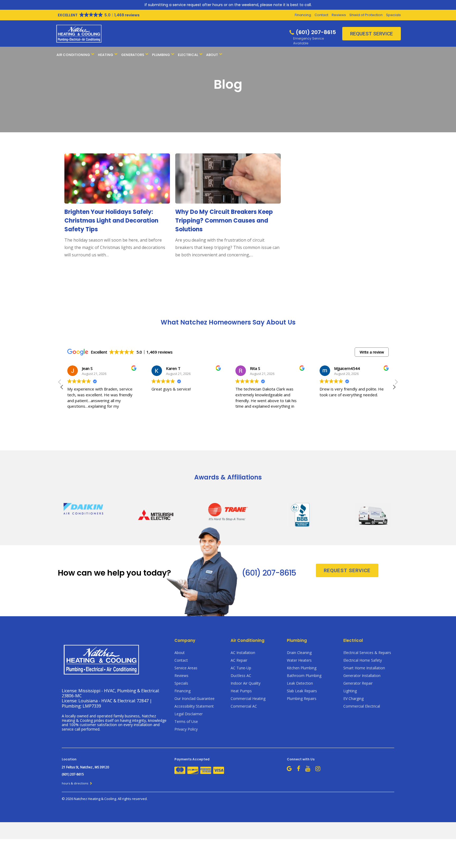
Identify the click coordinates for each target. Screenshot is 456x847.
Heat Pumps (241, 690)
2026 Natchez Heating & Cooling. (92, 798)
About (212, 54)
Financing (303, 14)
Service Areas (185, 667)
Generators (132, 54)
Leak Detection (300, 683)
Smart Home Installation (364, 667)
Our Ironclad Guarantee (194, 698)
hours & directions (75, 783)
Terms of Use (186, 721)
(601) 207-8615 (269, 572)
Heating (105, 54)
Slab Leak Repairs (302, 690)
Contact (321, 14)
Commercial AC (244, 706)
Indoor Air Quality (245, 683)
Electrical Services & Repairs (367, 652)
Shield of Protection (366, 14)
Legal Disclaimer (188, 713)
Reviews (339, 14)
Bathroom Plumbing (304, 675)
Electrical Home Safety (362, 660)
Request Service (371, 34)
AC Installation (243, 652)
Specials (393, 14)
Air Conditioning (73, 54)
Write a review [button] (372, 352)
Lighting (350, 690)
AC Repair (239, 660)
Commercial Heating (248, 698)
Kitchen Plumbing (301, 667)
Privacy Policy (186, 729)
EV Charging (353, 698)
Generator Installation (362, 675)
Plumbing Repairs (301, 698)
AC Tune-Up (241, 667)
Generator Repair (358, 683)
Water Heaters (299, 660)
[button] (394, 387)
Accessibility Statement (194, 706)
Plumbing (161, 54)
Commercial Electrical (361, 706)
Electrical (188, 54)
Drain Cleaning (299, 652)
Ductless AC (241, 675)
